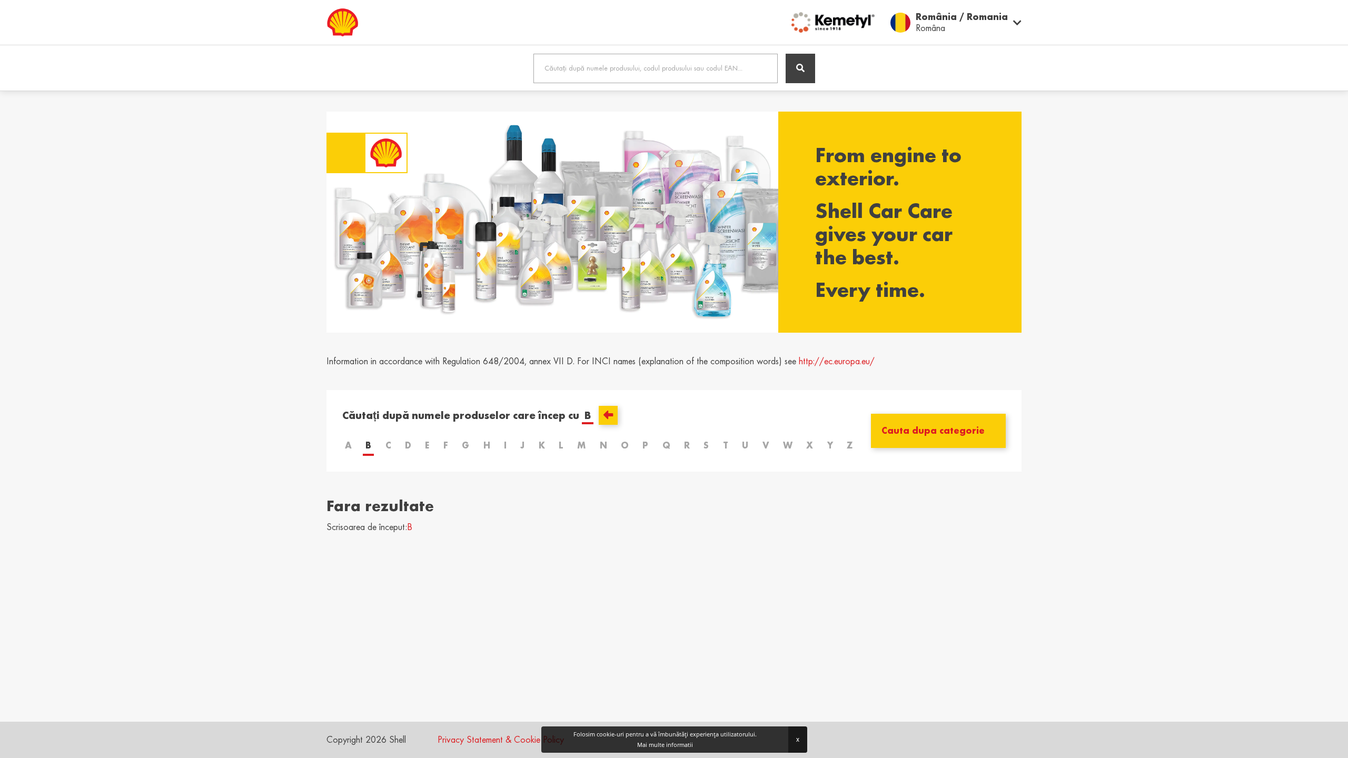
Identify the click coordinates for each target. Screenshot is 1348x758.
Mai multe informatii (665, 745)
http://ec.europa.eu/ (837, 361)
